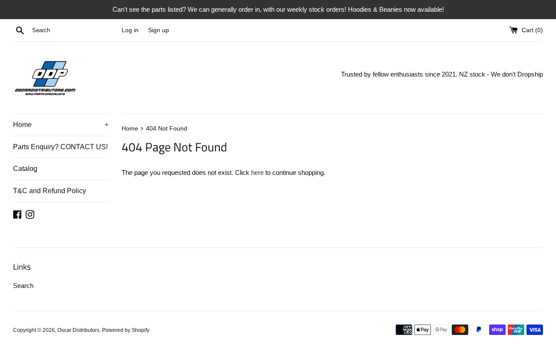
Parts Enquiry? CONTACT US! (60, 147)
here (257, 172)
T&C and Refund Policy (49, 190)
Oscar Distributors (78, 330)
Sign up (158, 30)
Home (61, 124)
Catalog (25, 168)
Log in (130, 30)
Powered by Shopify (125, 330)
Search (23, 285)
